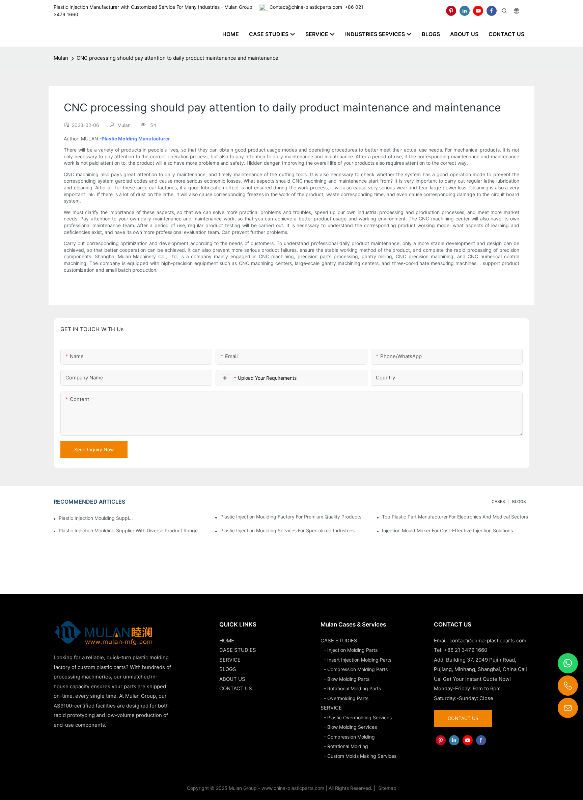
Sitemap (386, 788)
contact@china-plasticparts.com (487, 640)
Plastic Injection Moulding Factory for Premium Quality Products (290, 516)
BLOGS (519, 501)
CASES (498, 501)
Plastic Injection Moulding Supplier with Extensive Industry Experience (96, 518)
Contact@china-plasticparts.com (306, 7)
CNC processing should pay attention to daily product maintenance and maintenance (177, 58)
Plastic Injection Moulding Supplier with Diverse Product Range (128, 530)
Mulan (61, 58)
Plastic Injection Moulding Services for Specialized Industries (287, 530)
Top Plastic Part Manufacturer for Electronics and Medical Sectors (455, 516)
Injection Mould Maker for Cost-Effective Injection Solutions (447, 530)
